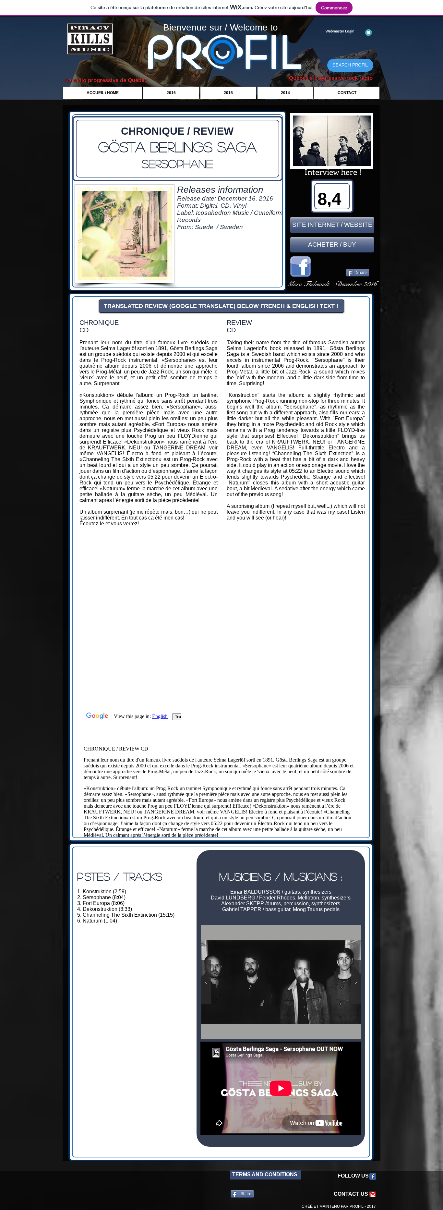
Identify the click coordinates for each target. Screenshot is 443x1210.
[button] (281, 982)
